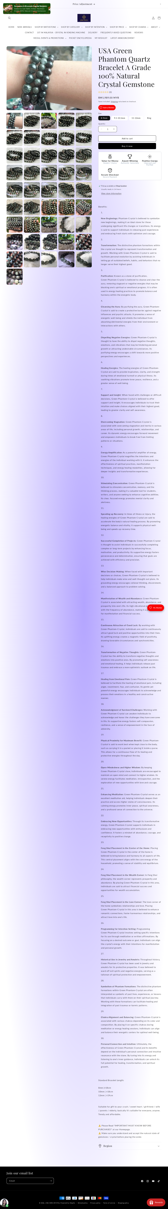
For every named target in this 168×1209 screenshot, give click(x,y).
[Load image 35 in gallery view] (49, 225)
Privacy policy (95, 1203)
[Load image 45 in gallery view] (49, 259)
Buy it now (127, 146)
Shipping (114, 101)
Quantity (101, 124)
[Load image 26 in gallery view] (15, 207)
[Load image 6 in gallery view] (15, 138)
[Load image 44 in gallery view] (32, 259)
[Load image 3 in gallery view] (49, 121)
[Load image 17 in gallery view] (32, 173)
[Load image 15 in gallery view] (84, 155)
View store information (111, 193)
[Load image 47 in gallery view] (84, 259)
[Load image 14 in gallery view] (66, 155)
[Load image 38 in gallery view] (15, 242)
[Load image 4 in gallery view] (66, 121)
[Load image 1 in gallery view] (15, 121)
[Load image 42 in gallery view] (84, 242)
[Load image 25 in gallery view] (84, 190)
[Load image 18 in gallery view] (49, 173)
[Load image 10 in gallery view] (84, 138)
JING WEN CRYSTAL (52, 1203)
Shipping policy (123, 1203)
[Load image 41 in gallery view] (66, 242)
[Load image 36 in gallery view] (66, 225)
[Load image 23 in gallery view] (49, 190)
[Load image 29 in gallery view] (66, 207)
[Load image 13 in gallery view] (49, 155)
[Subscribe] (51, 1181)
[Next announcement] (160, 4)
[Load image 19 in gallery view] (66, 173)
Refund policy (83, 1203)
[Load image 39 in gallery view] (32, 242)
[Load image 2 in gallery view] (32, 121)
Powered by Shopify (68, 1203)
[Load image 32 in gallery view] (32, 225)
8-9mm (104, 118)
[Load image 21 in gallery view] (15, 190)
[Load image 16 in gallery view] (15, 173)
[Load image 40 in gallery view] (49, 242)
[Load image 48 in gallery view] (15, 277)
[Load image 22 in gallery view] (32, 190)
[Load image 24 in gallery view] (66, 190)
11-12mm (136, 118)
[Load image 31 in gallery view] (15, 225)
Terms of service (109, 1203)
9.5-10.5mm (119, 118)
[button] (9, 18)
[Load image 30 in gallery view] (84, 207)
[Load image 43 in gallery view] (15, 259)
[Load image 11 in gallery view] (15, 155)
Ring (149, 118)
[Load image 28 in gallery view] (49, 207)
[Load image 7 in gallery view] (32, 138)
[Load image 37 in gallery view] (84, 225)
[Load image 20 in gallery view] (84, 173)
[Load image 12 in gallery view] (32, 155)
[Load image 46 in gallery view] (66, 259)
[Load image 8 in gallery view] (49, 138)
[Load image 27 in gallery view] (32, 207)
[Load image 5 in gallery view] (84, 121)
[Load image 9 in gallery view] (66, 138)
